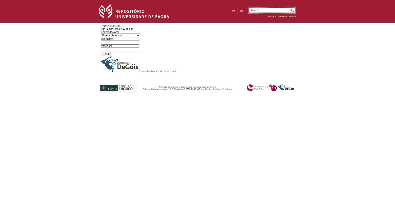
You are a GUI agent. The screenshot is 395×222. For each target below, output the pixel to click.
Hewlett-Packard (213, 89)
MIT (198, 89)
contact (272, 16)
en (241, 10)
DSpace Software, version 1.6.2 (158, 89)
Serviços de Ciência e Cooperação (175, 87)
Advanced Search (287, 16)
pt (233, 10)
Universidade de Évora (205, 87)
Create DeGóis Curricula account (157, 71)
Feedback (227, 89)
